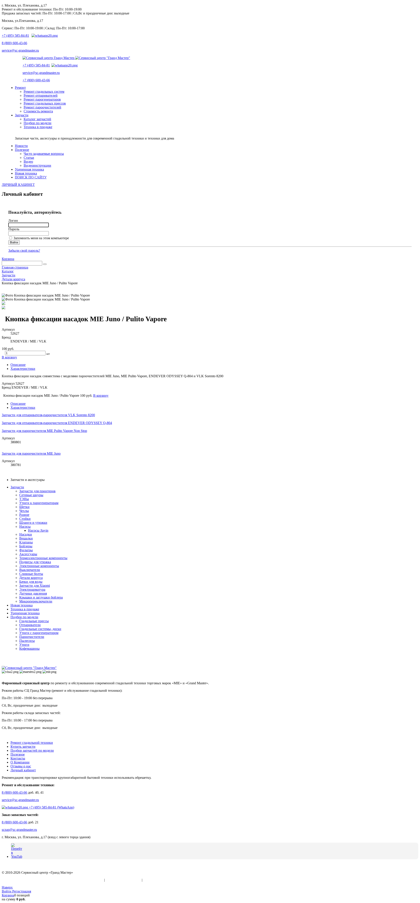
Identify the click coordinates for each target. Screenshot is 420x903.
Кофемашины (29, 648)
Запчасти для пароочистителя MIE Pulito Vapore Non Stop (44, 431)
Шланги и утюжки (33, 522)
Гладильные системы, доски (40, 629)
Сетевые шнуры (31, 495)
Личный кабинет (23, 770)
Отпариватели (30, 625)
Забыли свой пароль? (24, 250)
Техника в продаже (24, 609)
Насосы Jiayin (38, 530)
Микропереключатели (35, 601)
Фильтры (26, 550)
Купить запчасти (22, 746)
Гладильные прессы (34, 621)
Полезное (17, 754)
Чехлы (24, 511)
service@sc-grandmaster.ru (20, 50)
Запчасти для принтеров (37, 491)
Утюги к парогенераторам (38, 503)
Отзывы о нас (20, 766)
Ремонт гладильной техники (31, 742)
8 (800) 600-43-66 (14, 43)
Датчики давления (33, 593)
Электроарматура (32, 589)
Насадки (25, 534)
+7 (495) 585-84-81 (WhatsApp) (51, 807)
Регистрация (21, 891)
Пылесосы (27, 641)
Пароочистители (31, 637)
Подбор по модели (24, 617)
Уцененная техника (25, 613)
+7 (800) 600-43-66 (36, 80)
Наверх (7, 887)
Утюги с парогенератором (38, 633)
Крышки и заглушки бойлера (41, 597)
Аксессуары (28, 554)
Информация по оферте (123, 880)
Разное (24, 515)
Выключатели (29, 570)
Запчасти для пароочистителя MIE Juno (31, 453)
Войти (7, 891)
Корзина (8, 259)
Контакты (17, 758)
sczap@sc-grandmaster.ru (19, 829)
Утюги (24, 644)
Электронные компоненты (39, 566)
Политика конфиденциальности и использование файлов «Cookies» (52, 880)
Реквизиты (151, 880)
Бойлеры (25, 546)
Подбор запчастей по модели (32, 750)
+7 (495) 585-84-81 (15, 35)
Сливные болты (31, 574)
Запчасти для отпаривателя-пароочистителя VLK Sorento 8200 (48, 415)
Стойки (25, 518)
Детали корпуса (31, 578)
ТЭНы (24, 499)
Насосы (25, 526)
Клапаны (26, 542)
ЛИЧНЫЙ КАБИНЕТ (18, 185)
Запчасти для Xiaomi (34, 585)
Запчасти (17, 487)
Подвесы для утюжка (35, 562)
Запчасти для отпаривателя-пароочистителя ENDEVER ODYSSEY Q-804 (57, 423)
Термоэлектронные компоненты (43, 558)
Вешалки (26, 538)
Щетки (24, 507)
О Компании (20, 762)
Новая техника (21, 605)
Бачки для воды (30, 581)
